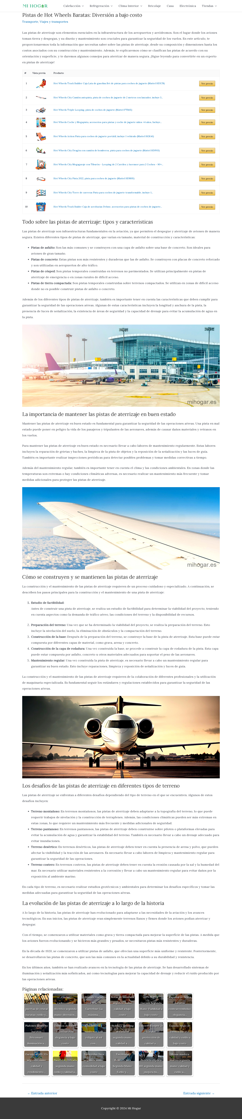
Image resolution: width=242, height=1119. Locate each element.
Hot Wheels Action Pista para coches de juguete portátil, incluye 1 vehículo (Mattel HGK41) (104, 136)
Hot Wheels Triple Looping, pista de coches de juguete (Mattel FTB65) (93, 109)
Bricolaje (154, 6)
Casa (170, 6)
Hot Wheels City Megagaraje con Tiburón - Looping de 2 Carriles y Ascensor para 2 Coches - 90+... (108, 164)
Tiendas (207, 6)
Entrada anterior (42, 1093)
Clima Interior (129, 6)
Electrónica (188, 6)
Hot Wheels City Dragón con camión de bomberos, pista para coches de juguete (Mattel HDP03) (107, 150)
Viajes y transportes (54, 22)
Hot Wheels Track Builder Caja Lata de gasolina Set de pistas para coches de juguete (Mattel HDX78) (109, 83)
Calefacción (71, 6)
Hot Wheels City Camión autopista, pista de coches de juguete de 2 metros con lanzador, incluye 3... (108, 97)
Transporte (30, 22)
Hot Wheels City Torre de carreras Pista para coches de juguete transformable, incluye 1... (103, 192)
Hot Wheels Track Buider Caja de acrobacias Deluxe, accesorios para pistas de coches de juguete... (108, 206)
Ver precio (207, 83)
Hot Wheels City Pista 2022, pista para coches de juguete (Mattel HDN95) (94, 178)
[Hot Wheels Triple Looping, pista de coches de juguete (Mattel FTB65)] (41, 110)
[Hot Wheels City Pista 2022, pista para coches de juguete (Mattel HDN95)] (41, 178)
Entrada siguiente (199, 1093)
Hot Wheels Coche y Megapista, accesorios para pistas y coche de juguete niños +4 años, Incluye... (108, 122)
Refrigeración (99, 6)
